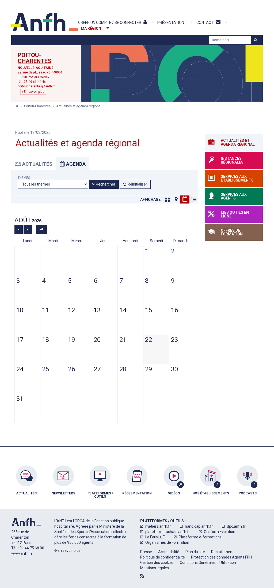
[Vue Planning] (193, 199)
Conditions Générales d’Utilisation (208, 562)
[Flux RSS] (142, 576)
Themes (24, 178)
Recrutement (222, 552)
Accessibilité (168, 552)
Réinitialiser (137, 184)
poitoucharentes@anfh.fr (36, 86)
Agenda (75, 164)
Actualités (36, 164)
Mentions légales (154, 568)
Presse (146, 552)
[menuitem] (26, 485)
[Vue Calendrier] (184, 199)
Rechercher (105, 184)
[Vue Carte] (176, 199)
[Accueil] (44, 22)
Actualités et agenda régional (78, 106)
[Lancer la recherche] (255, 40)
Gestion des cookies (157, 562)
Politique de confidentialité (162, 557)
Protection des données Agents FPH (221, 557)
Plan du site (195, 552)
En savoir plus (33, 92)
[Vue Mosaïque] (167, 199)
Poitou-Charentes (34, 58)
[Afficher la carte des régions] (108, 28)
